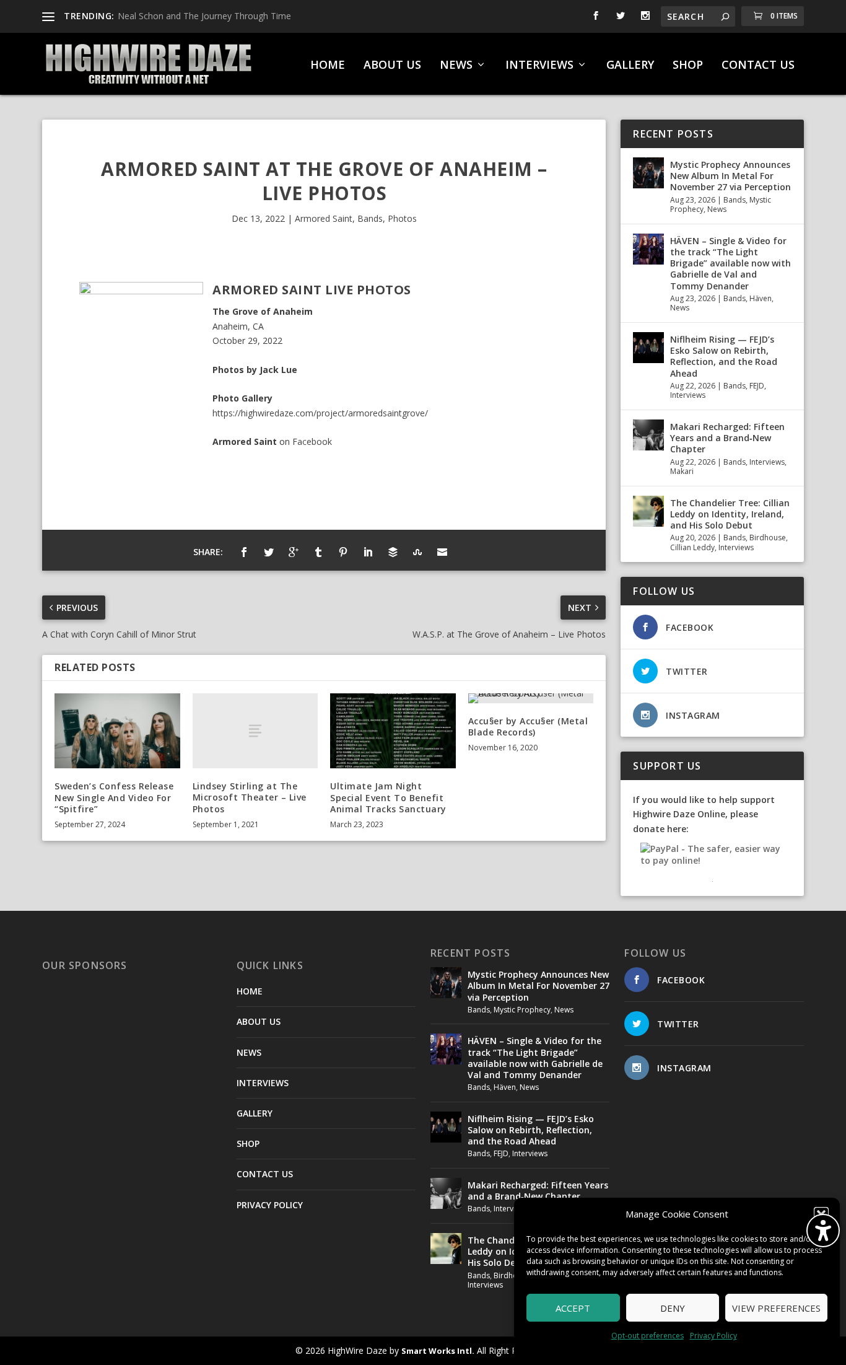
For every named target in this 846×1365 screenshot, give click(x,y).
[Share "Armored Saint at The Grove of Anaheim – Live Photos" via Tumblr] (318, 552)
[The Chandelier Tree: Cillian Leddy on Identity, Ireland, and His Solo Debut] (648, 511)
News (716, 209)
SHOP (688, 65)
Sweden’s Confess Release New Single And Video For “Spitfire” (114, 797)
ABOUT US (392, 65)
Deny (672, 1308)
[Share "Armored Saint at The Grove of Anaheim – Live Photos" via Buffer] (392, 552)
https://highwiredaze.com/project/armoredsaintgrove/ (320, 413)
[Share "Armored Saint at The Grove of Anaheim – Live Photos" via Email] (442, 552)
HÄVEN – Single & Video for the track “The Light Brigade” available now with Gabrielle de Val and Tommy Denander (730, 263)
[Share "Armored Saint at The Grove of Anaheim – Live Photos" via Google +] (293, 552)
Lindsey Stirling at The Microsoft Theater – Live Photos (250, 797)
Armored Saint (323, 218)
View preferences (776, 1308)
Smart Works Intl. (437, 1350)
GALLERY (630, 65)
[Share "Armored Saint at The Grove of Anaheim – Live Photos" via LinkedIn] (367, 552)
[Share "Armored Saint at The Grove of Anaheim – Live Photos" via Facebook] (244, 552)
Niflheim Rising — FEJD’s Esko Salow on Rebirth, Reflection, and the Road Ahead (723, 356)
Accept (573, 1308)
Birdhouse (767, 537)
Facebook (312, 441)
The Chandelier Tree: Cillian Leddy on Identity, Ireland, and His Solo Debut (730, 514)
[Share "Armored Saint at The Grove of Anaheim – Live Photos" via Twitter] (268, 552)
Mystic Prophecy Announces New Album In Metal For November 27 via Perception (730, 176)
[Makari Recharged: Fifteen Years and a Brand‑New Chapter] (648, 434)
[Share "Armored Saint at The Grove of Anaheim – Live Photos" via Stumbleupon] (417, 552)
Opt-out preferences (647, 1335)
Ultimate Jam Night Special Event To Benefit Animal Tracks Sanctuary (388, 797)
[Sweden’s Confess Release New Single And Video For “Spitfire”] (117, 731)
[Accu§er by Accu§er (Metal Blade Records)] (531, 698)
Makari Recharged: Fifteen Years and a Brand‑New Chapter (727, 438)
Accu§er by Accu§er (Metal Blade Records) (528, 726)
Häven (760, 298)
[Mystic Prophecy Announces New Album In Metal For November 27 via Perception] (648, 172)
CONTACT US (758, 65)
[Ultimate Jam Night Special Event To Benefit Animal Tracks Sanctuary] (393, 731)
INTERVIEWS (539, 65)
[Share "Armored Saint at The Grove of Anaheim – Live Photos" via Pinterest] (343, 552)
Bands (370, 218)
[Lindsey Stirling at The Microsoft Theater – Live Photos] (255, 730)
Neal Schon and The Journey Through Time (204, 16)
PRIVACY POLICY (270, 1205)
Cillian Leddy (692, 547)
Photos (402, 218)
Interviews (687, 395)
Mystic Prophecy (522, 1009)
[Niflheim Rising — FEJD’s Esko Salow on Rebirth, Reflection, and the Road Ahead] (648, 347)
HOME (327, 65)
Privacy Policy (713, 1335)
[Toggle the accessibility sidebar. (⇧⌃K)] (823, 1230)
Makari (682, 471)
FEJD (756, 385)
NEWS (456, 65)
